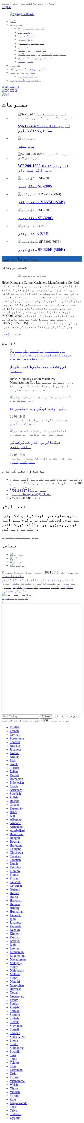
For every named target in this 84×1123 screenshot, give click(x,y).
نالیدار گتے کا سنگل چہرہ (24, 583)
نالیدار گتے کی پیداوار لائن (42, 54)
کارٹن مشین (12, 587)
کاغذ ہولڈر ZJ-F (33, 233)
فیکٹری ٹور (27, 76)
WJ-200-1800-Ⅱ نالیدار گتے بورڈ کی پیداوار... (43, 168)
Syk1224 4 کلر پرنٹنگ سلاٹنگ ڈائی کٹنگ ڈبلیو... (44, 128)
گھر (13, 21)
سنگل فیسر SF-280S (35, 186)
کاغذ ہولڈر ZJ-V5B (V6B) (41, 202)
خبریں (15, 65)
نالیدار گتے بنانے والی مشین (48, 587)
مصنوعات (17, 24)
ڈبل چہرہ (25, 39)
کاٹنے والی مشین (32, 50)
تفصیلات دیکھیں (22, 423)
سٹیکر (23, 47)
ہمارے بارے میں (23, 72)
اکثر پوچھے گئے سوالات (28, 69)
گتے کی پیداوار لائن (56, 579)
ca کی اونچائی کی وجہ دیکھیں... (38, 408)
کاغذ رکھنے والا (31, 28)
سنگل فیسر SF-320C (35, 218)
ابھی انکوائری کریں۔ (20, 537)
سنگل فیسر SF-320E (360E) (41, 249)
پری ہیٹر (25, 32)
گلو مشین (25, 61)
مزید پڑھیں (11, 333)
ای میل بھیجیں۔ (15, 598)
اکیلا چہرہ (26, 35)
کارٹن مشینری (13, 591)
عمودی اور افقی (31, 43)
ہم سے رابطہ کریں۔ (25, 80)
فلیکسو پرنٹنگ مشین (35, 58)
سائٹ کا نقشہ (13, 576)
